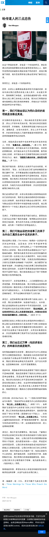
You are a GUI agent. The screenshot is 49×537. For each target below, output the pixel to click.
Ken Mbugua (11, 498)
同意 (41, 532)
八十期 (27, 510)
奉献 (30, 2)
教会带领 (7, 510)
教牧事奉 (17, 510)
